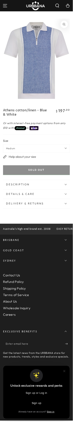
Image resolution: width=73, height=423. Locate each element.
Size (5, 141)
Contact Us (11, 275)
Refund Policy (13, 282)
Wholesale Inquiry (16, 308)
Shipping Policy (14, 288)
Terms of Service (16, 295)
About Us (10, 301)
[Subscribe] (67, 343)
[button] (57, 5)
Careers (9, 314)
